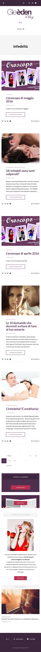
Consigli (8, 319)
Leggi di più (20, 578)
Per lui (8, 617)
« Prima (9, 456)
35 (30, 456)
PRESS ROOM (20, 503)
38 (9, 460)
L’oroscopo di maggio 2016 (20, 99)
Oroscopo (9, 94)
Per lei (14, 319)
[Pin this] (10, 121)
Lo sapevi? (9, 405)
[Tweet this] (5, 121)
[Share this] (2, 121)
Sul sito (13, 617)
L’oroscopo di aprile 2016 (22, 253)
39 (15, 460)
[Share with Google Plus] (7, 121)
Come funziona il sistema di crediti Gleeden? (17, 619)
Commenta (36, 121)
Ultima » (9, 465)
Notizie (15, 405)
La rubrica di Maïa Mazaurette (15, 167)
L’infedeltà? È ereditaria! (22, 409)
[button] (20, 487)
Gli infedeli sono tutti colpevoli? (20, 172)
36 (36, 456)
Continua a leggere (15, 114)
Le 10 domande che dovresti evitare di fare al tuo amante (21, 326)
